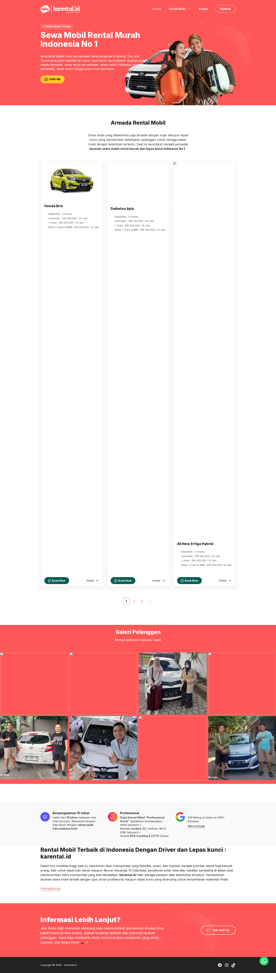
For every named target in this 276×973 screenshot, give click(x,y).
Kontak (225, 9)
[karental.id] (60, 8)
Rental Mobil (177, 9)
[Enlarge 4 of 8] (271, 657)
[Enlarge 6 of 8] (132, 721)
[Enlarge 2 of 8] (132, 657)
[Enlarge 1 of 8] (63, 657)
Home (156, 9)
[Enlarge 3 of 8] (202, 657)
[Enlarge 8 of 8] (271, 721)
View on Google (196, 826)
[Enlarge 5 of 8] (63, 721)
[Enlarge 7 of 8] (202, 721)
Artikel (203, 9)
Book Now (58, 580)
